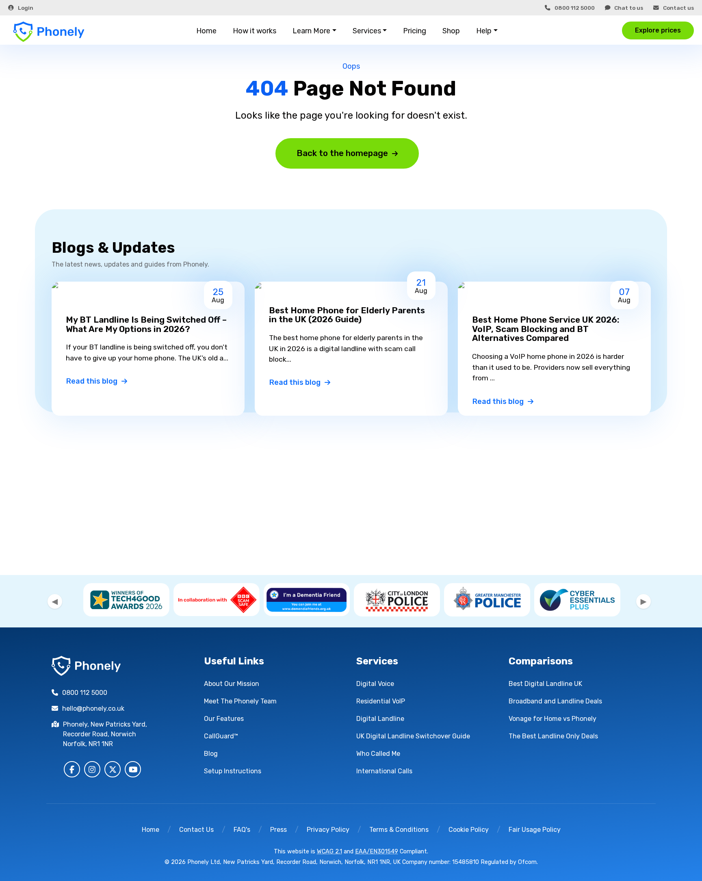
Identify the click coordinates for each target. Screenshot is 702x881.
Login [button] (25, 7)
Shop (451, 30)
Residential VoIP (380, 701)
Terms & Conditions (399, 829)
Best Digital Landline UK (545, 684)
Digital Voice (375, 684)
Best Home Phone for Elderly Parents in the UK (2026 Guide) (347, 315)
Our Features (224, 719)
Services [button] (367, 30)
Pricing (414, 30)
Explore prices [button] (658, 30)
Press (278, 829)
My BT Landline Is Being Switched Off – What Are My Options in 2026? (146, 324)
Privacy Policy (328, 829)
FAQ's (242, 829)
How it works (254, 30)
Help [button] (484, 30)
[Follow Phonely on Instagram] (92, 769)
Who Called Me (378, 753)
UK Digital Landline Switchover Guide (413, 736)
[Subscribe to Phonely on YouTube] (133, 769)
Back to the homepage (342, 153)
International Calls (384, 771)
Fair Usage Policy (535, 829)
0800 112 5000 (575, 7)
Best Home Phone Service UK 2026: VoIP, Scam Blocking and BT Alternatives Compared (545, 329)
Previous (55, 601)
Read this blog (91, 381)
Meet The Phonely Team (240, 701)
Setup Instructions (232, 771)
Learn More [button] (311, 30)
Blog (211, 753)
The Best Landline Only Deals (553, 736)
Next (643, 601)
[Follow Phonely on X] (112, 769)
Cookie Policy (468, 829)
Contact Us (196, 829)
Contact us (678, 7)
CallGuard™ (221, 736)
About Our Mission (231, 684)
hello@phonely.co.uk (93, 708)
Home (206, 30)
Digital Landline (380, 719)
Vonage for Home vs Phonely (552, 719)
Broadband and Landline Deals (555, 701)
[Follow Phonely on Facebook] (72, 769)
